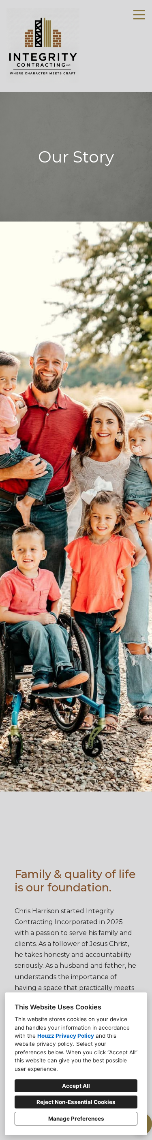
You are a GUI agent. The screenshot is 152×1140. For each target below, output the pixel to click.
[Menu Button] (139, 14)
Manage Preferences (76, 1118)
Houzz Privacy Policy (65, 1035)
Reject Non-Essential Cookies (76, 1102)
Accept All (76, 1086)
